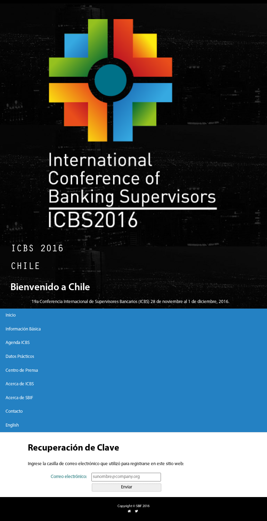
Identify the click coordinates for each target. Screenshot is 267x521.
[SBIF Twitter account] (136, 511)
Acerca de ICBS (20, 384)
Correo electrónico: (69, 476)
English (12, 425)
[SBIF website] (129, 511)
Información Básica (23, 329)
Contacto (14, 411)
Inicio (11, 315)
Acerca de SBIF (19, 398)
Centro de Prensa (22, 370)
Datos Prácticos (20, 356)
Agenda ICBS (18, 343)
